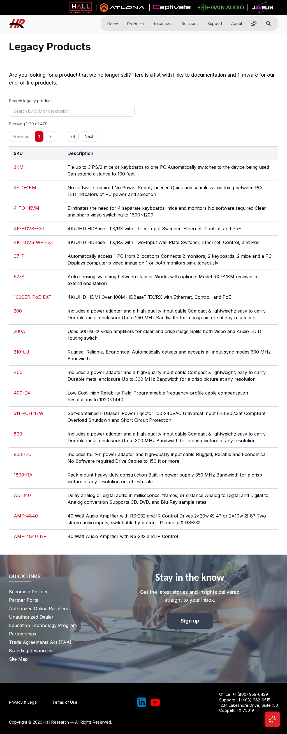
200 (18, 311)
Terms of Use (64, 702)
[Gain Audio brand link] (220, 7)
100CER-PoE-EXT (33, 297)
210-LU (21, 352)
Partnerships (22, 634)
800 (18, 434)
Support (214, 23)
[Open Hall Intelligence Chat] (272, 719)
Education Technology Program (43, 625)
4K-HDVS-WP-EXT (34, 242)
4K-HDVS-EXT (29, 228)
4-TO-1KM (25, 187)
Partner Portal (24, 600)
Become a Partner (28, 591)
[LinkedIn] (141, 702)
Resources (163, 23)
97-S (19, 276)
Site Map (18, 659)
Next (89, 136)
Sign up (189, 620)
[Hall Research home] (19, 23)
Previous (21, 136)
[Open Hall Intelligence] (254, 24)
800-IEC (22, 454)
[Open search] (268, 24)
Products (135, 23)
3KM (19, 167)
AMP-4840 (26, 516)
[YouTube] (155, 702)
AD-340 (22, 495)
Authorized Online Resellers (38, 608)
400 (18, 372)
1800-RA (23, 475)
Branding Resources (30, 650)
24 (72, 136)
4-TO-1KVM (26, 208)
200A (19, 331)
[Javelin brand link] (262, 8)
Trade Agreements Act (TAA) (40, 642)
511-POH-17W (28, 413)
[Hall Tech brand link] (81, 7)
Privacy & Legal (23, 702)
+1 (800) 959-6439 (250, 694)
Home (112, 23)
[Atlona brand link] (122, 7)
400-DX (22, 393)
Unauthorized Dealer (31, 617)
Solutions (190, 23)
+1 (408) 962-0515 (253, 699)
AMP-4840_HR (30, 536)
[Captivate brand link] (172, 7)
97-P (19, 256)
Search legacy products (31, 100)
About (236, 23)
